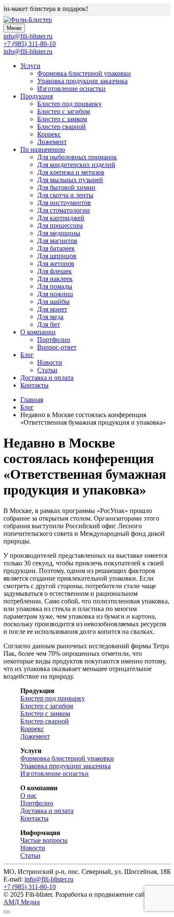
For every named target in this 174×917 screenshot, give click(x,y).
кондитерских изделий (76, 164)
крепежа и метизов (70, 172)
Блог (27, 354)
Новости (49, 362)
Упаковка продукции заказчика (82, 81)
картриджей (60, 217)
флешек (54, 271)
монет (52, 309)
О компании (38, 332)
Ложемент (52, 141)
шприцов (56, 255)
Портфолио (53, 339)
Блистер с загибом (63, 111)
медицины (58, 233)
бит (48, 324)
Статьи (47, 370)
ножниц (55, 293)
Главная (31, 399)
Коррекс (49, 134)
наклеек (55, 278)
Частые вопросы (44, 840)
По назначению (42, 149)
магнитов (57, 240)
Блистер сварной (61, 126)
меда (50, 316)
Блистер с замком (62, 119)
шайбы (53, 301)
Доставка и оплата (46, 377)
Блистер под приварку (69, 103)
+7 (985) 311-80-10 (29, 43)
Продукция (36, 96)
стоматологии (63, 210)
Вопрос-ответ (56, 347)
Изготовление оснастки (71, 88)
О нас (28, 795)
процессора (60, 225)
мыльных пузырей (70, 179)
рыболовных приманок (77, 157)
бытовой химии (66, 187)
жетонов (55, 263)
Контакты (34, 385)
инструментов (64, 202)
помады (54, 286)
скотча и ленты (65, 195)
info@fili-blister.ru (27, 51)
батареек (56, 248)
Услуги (30, 65)
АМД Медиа (21, 902)
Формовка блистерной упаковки (84, 73)
